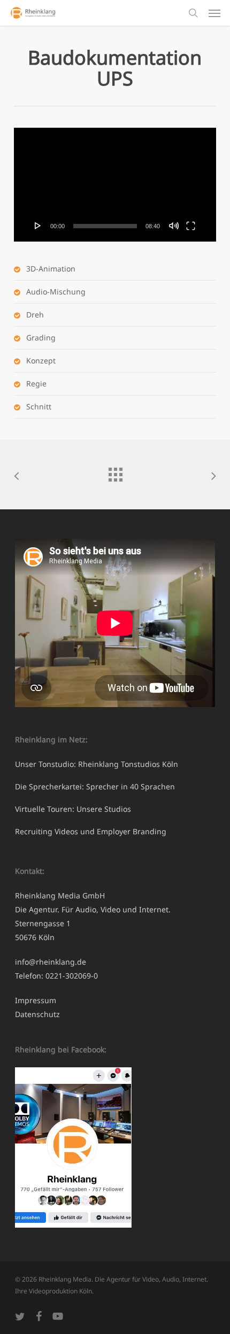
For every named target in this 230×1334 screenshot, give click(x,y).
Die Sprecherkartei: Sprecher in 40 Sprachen (95, 786)
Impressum (35, 1000)
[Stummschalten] (174, 225)
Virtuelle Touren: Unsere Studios (73, 809)
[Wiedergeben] (38, 225)
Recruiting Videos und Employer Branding (90, 831)
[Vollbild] (190, 225)
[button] (214, 12)
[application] (115, 185)
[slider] (105, 226)
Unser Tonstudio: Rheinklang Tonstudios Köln (96, 764)
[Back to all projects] (115, 472)
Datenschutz (37, 1014)
